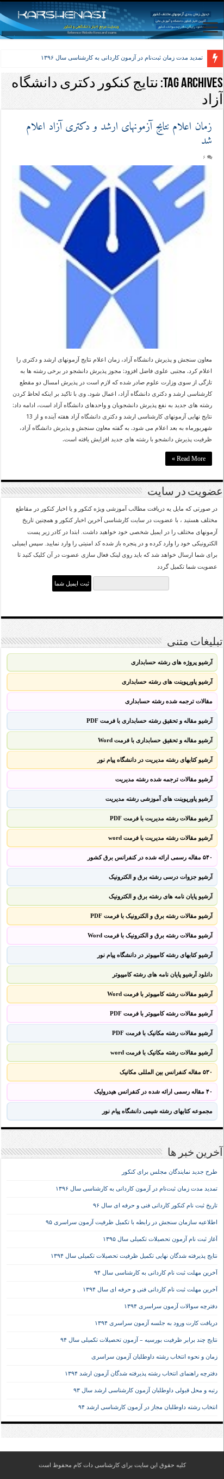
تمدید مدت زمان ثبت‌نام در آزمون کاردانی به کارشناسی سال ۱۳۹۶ (122, 57)
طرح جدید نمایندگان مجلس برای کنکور (169, 1171)
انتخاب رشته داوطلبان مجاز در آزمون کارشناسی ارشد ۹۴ (147, 1407)
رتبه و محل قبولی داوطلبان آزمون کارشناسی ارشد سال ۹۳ (145, 1390)
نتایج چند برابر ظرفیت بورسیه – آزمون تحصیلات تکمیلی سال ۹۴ (138, 1339)
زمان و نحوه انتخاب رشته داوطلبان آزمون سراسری (154, 1356)
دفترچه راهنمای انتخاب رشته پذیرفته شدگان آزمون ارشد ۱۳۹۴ (141, 1373)
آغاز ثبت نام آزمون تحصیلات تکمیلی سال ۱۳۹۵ (160, 1239)
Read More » (189, 458)
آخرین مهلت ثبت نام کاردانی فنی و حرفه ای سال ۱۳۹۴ (150, 1289)
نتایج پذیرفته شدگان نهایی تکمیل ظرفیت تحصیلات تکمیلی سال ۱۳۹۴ (134, 1255)
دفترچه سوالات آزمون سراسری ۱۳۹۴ (170, 1306)
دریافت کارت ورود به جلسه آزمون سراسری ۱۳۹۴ (156, 1323)
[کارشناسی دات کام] (112, 20)
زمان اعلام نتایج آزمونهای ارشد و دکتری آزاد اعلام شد (119, 134)
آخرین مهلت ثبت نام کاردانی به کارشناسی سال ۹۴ (155, 1272)
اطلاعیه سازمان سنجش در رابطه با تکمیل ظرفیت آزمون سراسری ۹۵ (131, 1222)
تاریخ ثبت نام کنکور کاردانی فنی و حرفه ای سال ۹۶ (155, 1205)
